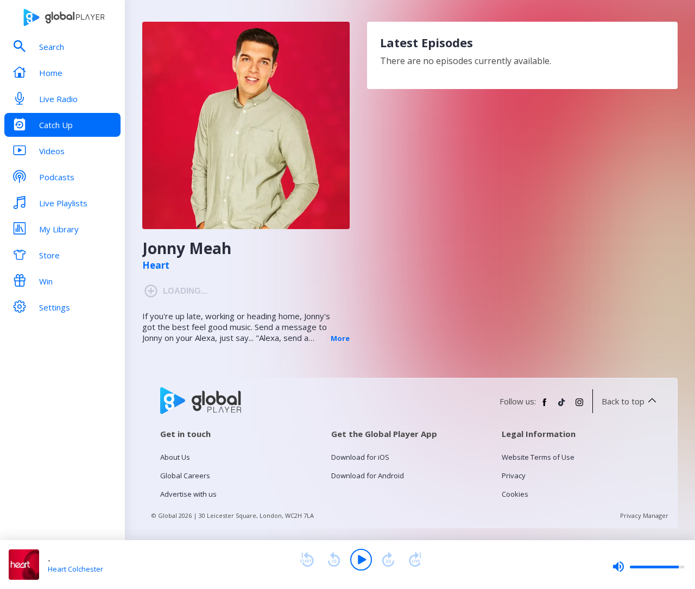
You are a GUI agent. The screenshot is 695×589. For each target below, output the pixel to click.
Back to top (623, 401)
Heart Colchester (75, 569)
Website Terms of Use (538, 457)
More (340, 338)
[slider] (648, 566)
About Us (175, 457)
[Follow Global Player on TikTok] (562, 406)
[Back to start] (307, 560)
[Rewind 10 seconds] (334, 560)
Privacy (514, 475)
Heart (155, 265)
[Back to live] (415, 560)
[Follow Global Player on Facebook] (544, 406)
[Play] (361, 560)
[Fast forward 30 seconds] (388, 560)
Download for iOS (360, 457)
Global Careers (185, 475)
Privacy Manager (644, 515)
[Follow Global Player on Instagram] (579, 406)
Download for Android (367, 475)
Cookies (515, 494)
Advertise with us (188, 494)
